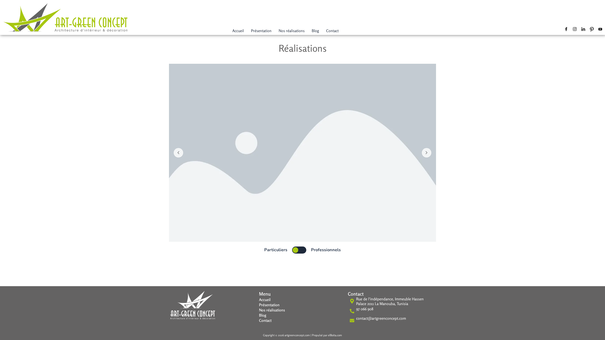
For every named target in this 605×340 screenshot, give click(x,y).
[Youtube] (601, 29)
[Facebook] (567, 29)
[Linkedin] (584, 29)
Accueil (238, 31)
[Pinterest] (592, 29)
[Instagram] (575, 29)
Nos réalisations (292, 31)
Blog (315, 31)
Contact (332, 31)
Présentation (261, 31)
